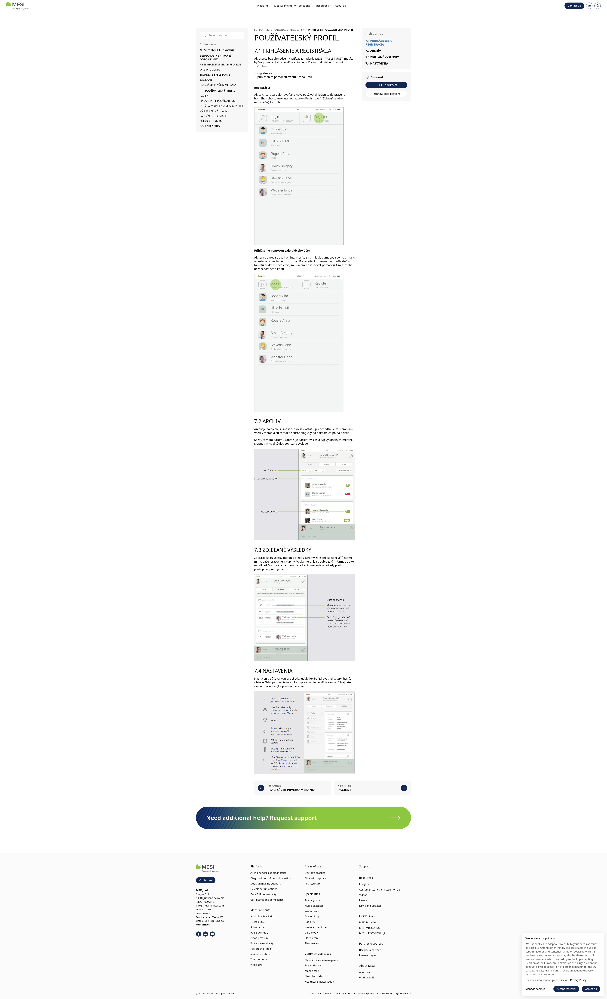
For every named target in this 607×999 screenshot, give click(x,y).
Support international (270, 29)
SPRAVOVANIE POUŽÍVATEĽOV (218, 101)
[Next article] (404, 788)
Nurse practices (314, 905)
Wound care (312, 911)
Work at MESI (367, 977)
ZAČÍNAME (206, 79)
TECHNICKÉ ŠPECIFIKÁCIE (215, 74)
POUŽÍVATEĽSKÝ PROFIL (220, 90)
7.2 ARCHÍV (373, 51)
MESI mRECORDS (369, 928)
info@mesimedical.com (210, 905)
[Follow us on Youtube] (212, 934)
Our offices (203, 924)
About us (340, 5)
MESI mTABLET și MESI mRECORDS (220, 64)
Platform (262, 5)
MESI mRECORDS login (372, 933)
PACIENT (205, 96)
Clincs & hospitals (315, 878)
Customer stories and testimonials (379, 889)
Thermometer (258, 959)
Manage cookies (535, 989)
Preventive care (314, 965)
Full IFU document (386, 85)
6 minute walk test (261, 954)
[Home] (17, 5)
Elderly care (312, 938)
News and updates (370, 905)
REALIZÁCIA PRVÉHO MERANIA (218, 84)
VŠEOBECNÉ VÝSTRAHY (213, 111)
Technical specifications (386, 94)
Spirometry (257, 927)
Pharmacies (312, 943)
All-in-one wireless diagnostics (268, 873)
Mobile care (312, 971)
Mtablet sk (297, 29)
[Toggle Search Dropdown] (597, 6)
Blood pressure (259, 938)
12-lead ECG (257, 922)
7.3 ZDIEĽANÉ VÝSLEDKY (382, 57)
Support (364, 866)
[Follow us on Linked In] (205, 934)
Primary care (312, 900)
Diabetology (312, 916)
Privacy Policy (343, 993)
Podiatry (310, 922)
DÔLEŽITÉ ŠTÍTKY (210, 126)
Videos (363, 895)
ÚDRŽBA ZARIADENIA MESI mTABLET (221, 106)
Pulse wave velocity (261, 943)
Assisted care (313, 883)
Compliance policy (364, 993)
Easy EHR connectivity (263, 894)
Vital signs (256, 965)
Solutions (304, 5)
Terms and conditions (321, 993)
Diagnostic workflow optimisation (270, 878)
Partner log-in (367, 955)
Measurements (283, 5)
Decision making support (265, 883)
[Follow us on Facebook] (198, 934)
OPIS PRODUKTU (210, 69)
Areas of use (313, 866)
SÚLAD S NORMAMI (211, 121)
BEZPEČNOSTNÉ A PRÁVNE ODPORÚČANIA (215, 57)
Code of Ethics (384, 993)
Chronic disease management (322, 960)
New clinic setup (314, 976)
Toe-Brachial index (261, 948)
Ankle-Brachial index (262, 916)
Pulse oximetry (259, 932)
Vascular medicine (316, 927)
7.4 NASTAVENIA (376, 63)
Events (363, 900)
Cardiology (311, 932)
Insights (364, 884)
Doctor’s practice (315, 873)
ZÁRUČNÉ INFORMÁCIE (213, 116)
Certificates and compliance (267, 899)
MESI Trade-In (367, 922)
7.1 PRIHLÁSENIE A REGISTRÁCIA (378, 42)
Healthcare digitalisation (319, 981)
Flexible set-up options (263, 889)
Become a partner (370, 950)
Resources (322, 5)
